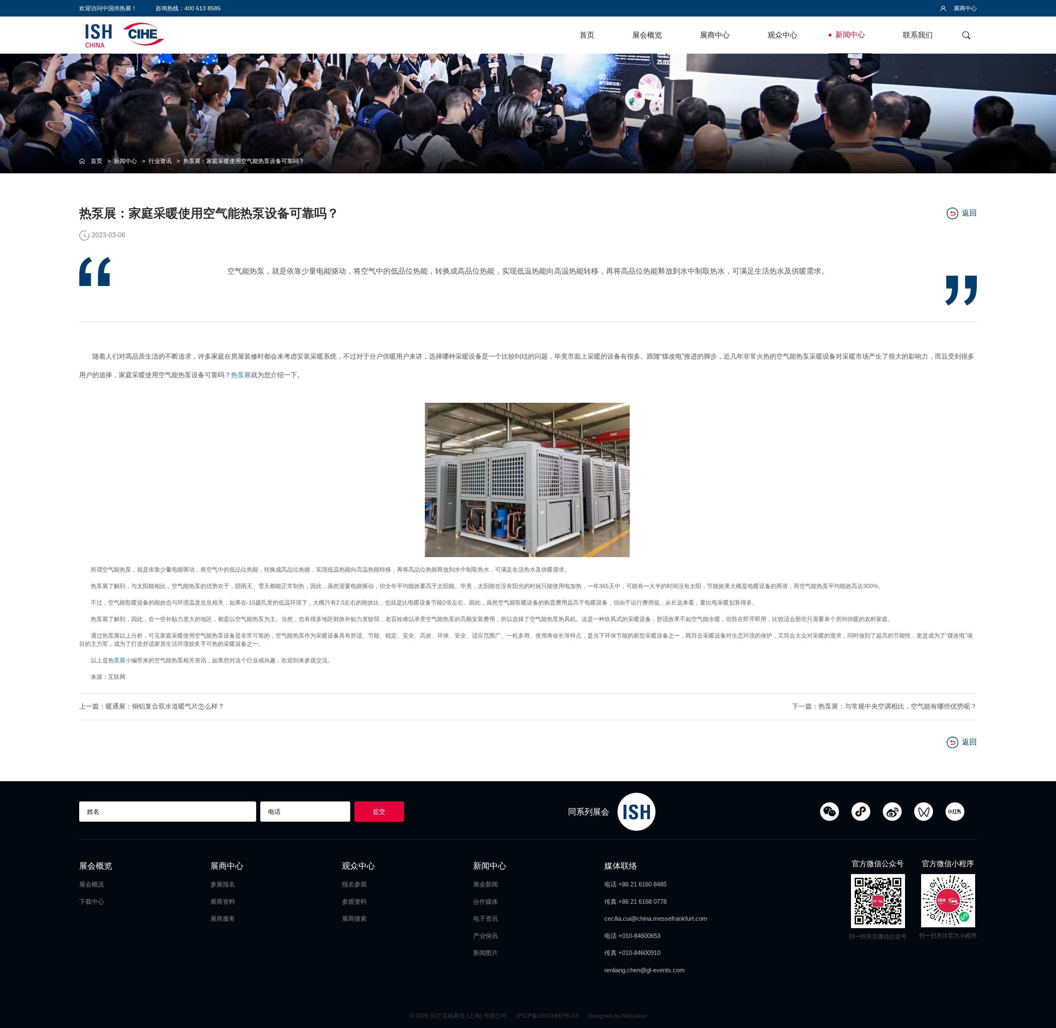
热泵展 (241, 374)
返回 (969, 213)
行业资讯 (160, 161)
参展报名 (222, 884)
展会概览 (647, 35)
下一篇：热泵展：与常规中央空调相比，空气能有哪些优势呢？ (884, 706)
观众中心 (782, 35)
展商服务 (222, 918)
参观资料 (354, 901)
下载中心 (91, 901)
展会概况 (91, 884)
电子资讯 (485, 918)
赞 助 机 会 (1039, 495)
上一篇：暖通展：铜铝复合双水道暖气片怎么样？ (151, 706)
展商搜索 (354, 918)
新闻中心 (850, 35)
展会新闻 (485, 884)
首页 (587, 35)
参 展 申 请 (1039, 427)
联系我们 (918, 35)
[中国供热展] (124, 34)
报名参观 (354, 884)
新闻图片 (485, 952)
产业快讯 (485, 935)
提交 (379, 811)
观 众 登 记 (1039, 461)
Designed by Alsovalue (617, 1015)
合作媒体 (485, 901)
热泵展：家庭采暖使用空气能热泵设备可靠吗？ (243, 161)
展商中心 (964, 8)
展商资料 (222, 901)
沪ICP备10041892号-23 (548, 1015)
